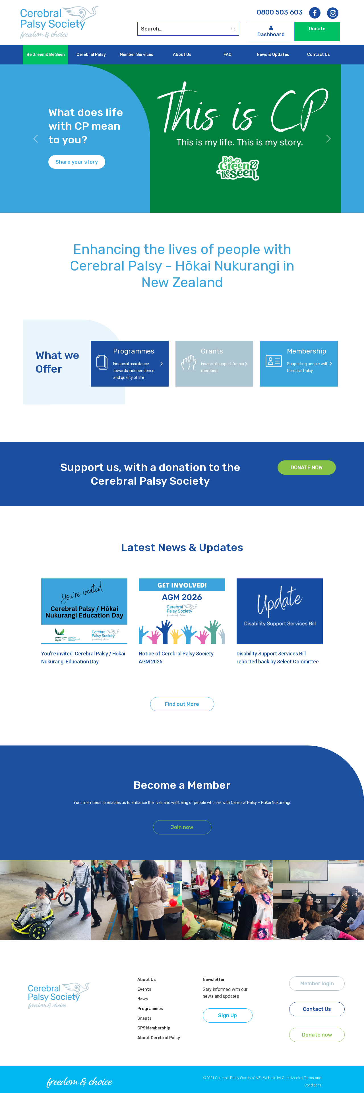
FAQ (227, 54)
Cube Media (291, 1078)
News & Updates (273, 54)
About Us (182, 54)
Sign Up (227, 1015)
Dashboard (271, 34)
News (142, 999)
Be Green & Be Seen (45, 54)
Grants (144, 1018)
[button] (35, 138)
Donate (317, 28)
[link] (332, 13)
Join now (182, 827)
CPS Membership (153, 1028)
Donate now (307, 467)
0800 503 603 (280, 12)
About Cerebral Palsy (158, 1037)
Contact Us (318, 54)
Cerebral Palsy (91, 54)
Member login (317, 983)
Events (144, 989)
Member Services (136, 54)
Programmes (150, 1008)
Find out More (182, 704)
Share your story (76, 162)
